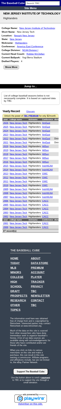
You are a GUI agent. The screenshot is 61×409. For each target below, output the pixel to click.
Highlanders (21, 43)
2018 (5, 154)
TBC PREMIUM (31, 116)
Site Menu (30, 8)
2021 (5, 142)
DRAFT (15, 291)
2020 (5, 146)
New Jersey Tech (18, 123)
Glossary (30, 111)
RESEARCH (18, 300)
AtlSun (45, 146)
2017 (5, 158)
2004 (5, 208)
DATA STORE (39, 263)
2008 (5, 193)
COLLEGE (17, 277)
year (6, 119)
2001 (5, 223)
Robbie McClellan (36, 54)
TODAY (15, 263)
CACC (45, 201)
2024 (5, 130)
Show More (11, 67)
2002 (5, 216)
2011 (5, 181)
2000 (5, 227)
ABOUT (36, 258)
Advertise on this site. (30, 404)
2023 (5, 134)
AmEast (46, 123)
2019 (5, 150)
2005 (5, 204)
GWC (45, 173)
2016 (5, 162)
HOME (14, 258)
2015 (5, 165)
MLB (13, 267)
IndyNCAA (47, 165)
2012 (5, 177)
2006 (5, 201)
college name (16, 119)
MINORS (15, 272)
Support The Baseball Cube (30, 371)
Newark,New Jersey (24, 35)
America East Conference (30, 46)
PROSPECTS (18, 295)
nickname (33, 119)
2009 (5, 189)
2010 (5, 185)
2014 (5, 169)
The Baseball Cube (13, 3)
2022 (5, 138)
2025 (5, 127)
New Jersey (16, 39)
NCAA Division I (30, 50)
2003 (5, 212)
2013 (5, 173)
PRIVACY (37, 286)
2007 (5, 197)
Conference (47, 119)
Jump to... (30, 86)
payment (45, 377)
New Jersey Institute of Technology (37, 28)
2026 (5, 123)
